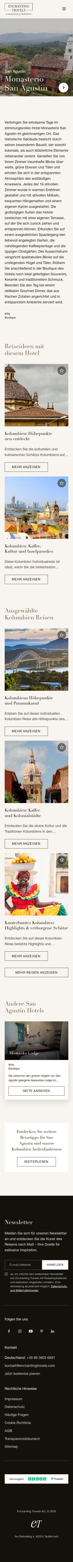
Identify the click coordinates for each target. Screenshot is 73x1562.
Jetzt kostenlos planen (22, 1373)
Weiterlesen (36, 1162)
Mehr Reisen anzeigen (36, 972)
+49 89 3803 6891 (41, 1357)
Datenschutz (15, 1406)
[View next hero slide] (63, 87)
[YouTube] (30, 1331)
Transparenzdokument (22, 1438)
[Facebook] (9, 1331)
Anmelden (55, 1264)
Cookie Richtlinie (18, 1422)
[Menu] (64, 9)
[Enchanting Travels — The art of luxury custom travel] (19, 9)
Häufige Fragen (17, 1414)
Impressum (13, 1399)
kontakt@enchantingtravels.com (30, 1365)
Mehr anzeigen (26, 467)
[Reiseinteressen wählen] (41, 1331)
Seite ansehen (36, 1091)
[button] (61, 370)
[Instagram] (20, 1331)
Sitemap (11, 1446)
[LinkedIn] (52, 1331)
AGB (8, 1430)
